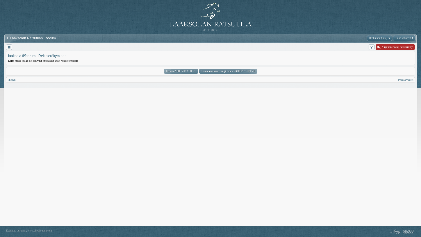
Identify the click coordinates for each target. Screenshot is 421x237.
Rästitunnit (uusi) (378, 38)
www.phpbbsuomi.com (39, 230)
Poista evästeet (405, 79)
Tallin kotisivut (403, 38)
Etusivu (12, 79)
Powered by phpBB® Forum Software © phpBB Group (408, 232)
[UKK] (372, 47)
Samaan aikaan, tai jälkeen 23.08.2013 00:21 (228, 71)
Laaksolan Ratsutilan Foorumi (33, 38)
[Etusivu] (9, 47)
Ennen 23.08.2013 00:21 (181, 71)
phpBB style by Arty (395, 232)
